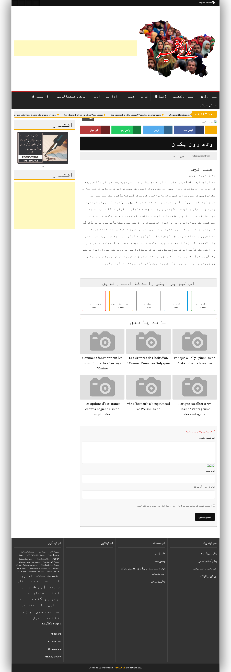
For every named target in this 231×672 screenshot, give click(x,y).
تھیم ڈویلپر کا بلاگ (209, 576)
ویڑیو (27, 611)
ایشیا (55, 592)
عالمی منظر (49, 605)
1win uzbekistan (25, 559)
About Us (56, 633)
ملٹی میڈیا (207, 105)
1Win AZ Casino (27, 552)
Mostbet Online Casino (50, 565)
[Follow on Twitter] (29, 3)
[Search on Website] (14, 3)
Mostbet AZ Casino (51, 562)
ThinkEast (119, 668)
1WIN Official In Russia (35, 555)
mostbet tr (21, 568)
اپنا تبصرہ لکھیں (207, 437)
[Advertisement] (75, 48)
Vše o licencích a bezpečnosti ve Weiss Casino (90, 115)
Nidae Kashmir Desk (201, 156)
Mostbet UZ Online (35, 571)
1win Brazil (42, 552)
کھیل (130, 96)
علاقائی (28, 605)
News (49, 571)
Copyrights (54, 649)
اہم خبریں (34, 586)
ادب (97, 96)
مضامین (44, 611)
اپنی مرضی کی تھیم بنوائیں (205, 568)
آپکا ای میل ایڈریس (204, 486)
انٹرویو (34, 581)
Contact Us (54, 641)
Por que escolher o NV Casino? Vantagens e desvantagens (143, 115)
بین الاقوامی (38, 592)
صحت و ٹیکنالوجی (71, 96)
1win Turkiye (53, 555)
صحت (22, 599)
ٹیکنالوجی (52, 618)
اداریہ (112, 96)
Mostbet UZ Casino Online (40, 568)
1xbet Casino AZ (42, 559)
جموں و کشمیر (183, 96)
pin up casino (53, 576)
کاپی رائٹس (160, 553)
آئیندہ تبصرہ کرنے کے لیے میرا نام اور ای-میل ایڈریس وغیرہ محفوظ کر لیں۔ (174, 506)
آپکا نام (210, 470)
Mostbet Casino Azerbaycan (27, 565)
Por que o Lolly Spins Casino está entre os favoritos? (40, 115)
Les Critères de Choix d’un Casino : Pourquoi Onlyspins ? (148, 360)
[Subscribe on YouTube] (36, 3)
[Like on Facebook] (22, 3)
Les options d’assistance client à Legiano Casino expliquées (102, 409)
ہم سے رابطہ (159, 561)
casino (55, 558)
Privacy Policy (52, 656)
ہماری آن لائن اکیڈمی (208, 561)
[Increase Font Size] (90, 156)
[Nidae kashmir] (177, 49)
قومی (144, 96)
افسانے (47, 581)
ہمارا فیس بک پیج (209, 553)
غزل (57, 612)
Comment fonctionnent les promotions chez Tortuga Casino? (102, 363)
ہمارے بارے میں (158, 581)
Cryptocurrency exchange (29, 562)
